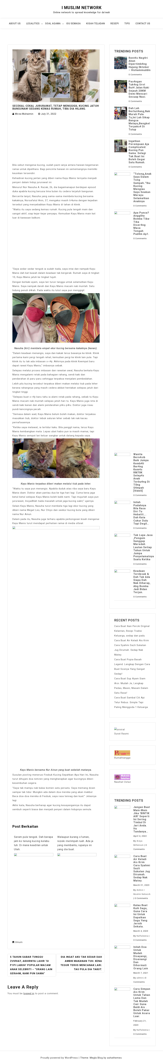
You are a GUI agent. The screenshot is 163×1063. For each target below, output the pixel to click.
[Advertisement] (56, 139)
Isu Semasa (73, 23)
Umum (19, 942)
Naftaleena (142, 936)
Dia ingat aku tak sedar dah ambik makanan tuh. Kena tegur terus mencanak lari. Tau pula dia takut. (81, 963)
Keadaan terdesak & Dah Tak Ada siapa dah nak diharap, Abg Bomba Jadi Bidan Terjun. (141, 581)
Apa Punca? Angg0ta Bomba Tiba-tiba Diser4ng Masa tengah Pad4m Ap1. (141, 223)
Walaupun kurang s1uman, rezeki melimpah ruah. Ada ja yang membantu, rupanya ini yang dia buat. (75, 843)
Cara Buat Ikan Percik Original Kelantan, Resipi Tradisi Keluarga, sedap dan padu (132, 631)
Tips (127, 23)
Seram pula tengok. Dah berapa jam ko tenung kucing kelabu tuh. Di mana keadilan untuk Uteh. (33, 843)
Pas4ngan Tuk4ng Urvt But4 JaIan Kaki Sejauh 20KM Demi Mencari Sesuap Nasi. (139, 89)
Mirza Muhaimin (24, 114)
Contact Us (142, 23)
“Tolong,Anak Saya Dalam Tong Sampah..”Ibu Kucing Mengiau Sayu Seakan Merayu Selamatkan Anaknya (142, 187)
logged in (28, 993)
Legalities (33, 23)
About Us (15, 23)
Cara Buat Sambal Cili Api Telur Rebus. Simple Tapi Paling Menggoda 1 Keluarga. (131, 702)
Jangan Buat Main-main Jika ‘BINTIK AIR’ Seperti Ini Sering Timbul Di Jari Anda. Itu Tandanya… (141, 819)
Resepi (114, 23)
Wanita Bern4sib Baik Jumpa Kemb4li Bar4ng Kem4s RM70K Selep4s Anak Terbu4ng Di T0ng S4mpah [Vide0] (141, 472)
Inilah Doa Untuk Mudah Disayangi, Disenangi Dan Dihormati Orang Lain (140, 957)
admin (140, 978)
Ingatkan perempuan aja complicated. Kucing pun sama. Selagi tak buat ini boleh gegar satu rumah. (139, 152)
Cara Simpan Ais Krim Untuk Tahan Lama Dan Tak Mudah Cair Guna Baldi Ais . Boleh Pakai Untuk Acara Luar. (141, 1002)
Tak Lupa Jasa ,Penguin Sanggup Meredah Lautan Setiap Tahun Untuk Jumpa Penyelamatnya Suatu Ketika (143, 547)
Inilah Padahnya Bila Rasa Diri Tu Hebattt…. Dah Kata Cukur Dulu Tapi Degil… (141, 513)
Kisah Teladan (95, 23)
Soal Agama (53, 23)
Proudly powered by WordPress (60, 1057)
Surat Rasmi (121, 733)
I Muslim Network (82, 7)
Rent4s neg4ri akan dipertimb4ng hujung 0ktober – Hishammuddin (140, 64)
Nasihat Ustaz (122, 781)
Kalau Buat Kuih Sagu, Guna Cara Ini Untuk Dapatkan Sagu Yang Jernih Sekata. (140, 916)
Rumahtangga (122, 757)
